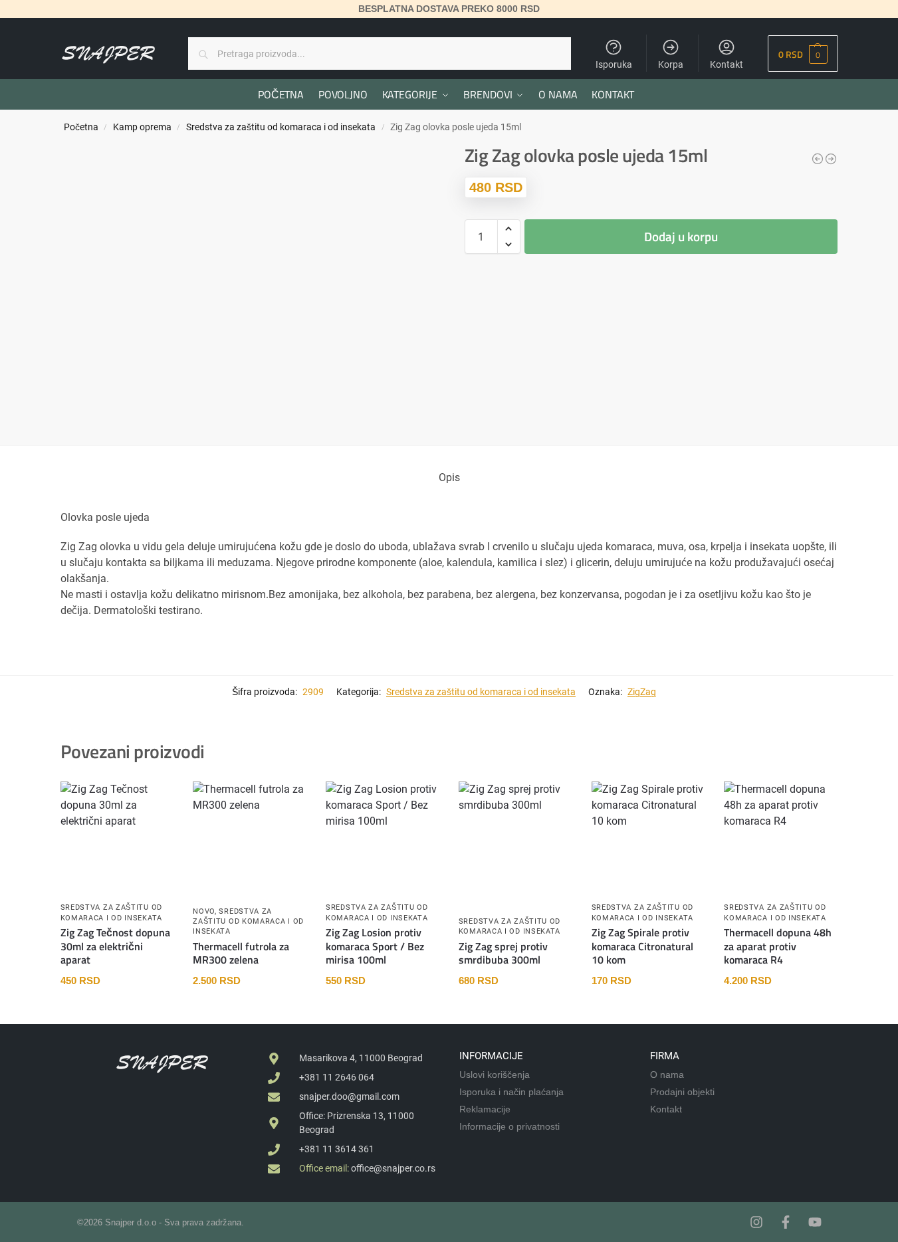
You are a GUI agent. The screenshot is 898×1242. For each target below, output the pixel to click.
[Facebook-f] (785, 1222)
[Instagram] (756, 1222)
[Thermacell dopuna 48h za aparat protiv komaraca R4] (780, 837)
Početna (81, 127)
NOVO (204, 911)
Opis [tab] (449, 477)
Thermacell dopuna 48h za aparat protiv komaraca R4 (778, 946)
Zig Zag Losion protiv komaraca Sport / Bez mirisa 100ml (375, 946)
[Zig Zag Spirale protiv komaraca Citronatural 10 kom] (648, 823)
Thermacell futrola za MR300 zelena (241, 954)
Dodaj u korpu (681, 236)
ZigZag (641, 691)
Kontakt (726, 64)
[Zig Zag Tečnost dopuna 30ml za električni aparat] (116, 837)
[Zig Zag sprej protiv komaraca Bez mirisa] (817, 158)
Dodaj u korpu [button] (116, 1010)
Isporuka (614, 64)
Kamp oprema (142, 127)
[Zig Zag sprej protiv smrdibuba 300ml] (515, 823)
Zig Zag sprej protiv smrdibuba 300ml (503, 954)
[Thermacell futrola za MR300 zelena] (249, 837)
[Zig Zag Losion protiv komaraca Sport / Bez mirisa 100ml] (831, 158)
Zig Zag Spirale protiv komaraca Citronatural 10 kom (642, 946)
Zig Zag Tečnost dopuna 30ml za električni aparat (115, 946)
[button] (803, 53)
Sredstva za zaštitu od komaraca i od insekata (281, 127)
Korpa (670, 64)
